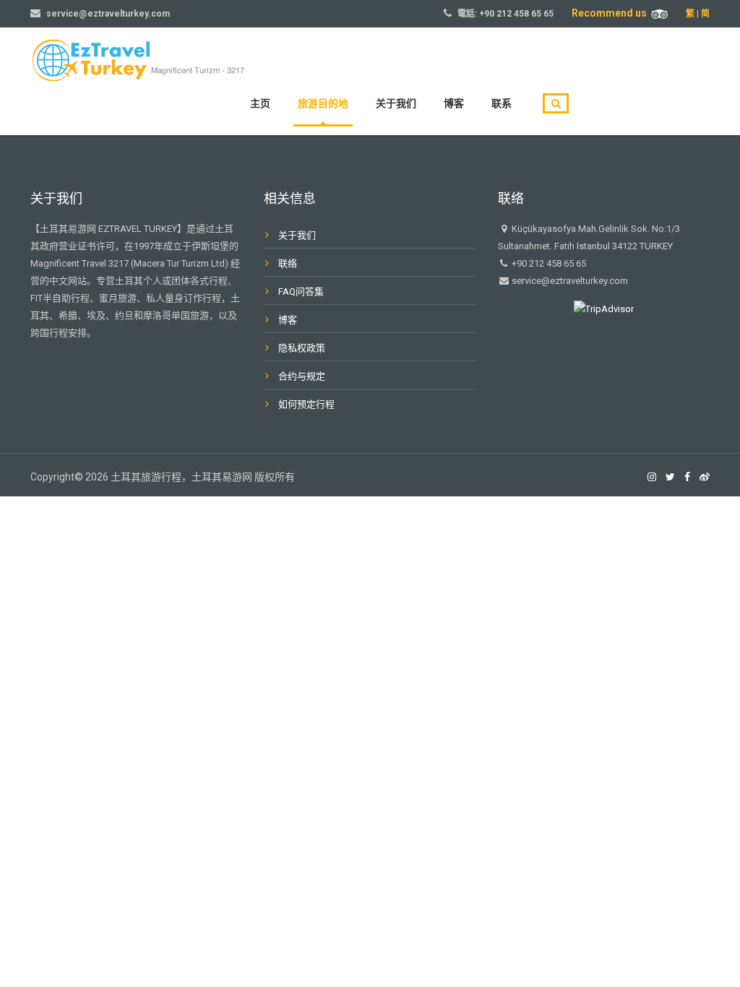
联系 (501, 103)
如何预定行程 (306, 404)
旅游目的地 (323, 103)
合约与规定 (301, 376)
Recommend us (611, 13)
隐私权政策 (301, 347)
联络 (287, 263)
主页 (260, 103)
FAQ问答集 (301, 291)
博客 (454, 103)
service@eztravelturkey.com (108, 14)
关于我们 (396, 103)
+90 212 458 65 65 (516, 14)
